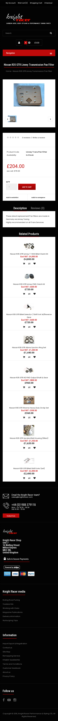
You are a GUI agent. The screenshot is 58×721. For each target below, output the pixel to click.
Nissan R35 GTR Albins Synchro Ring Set (29, 347)
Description (20, 208)
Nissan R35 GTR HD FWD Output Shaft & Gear (29, 377)
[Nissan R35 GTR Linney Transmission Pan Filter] (29, 94)
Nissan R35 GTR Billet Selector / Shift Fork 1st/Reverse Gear (29, 316)
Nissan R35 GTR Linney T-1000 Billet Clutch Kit (29, 254)
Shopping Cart (36, 3)
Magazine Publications (13, 612)
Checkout (48, 3)
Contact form (11, 516)
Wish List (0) (23, 3)
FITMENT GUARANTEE (11, 660)
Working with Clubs (11, 608)
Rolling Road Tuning (11, 600)
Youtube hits (8, 604)
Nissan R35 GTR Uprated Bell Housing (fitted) (29, 438)
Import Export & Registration (15, 643)
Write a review (39, 137)
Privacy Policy (9, 676)
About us (6, 672)
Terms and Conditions (12, 664)
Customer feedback (12, 668)
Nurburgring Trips (10, 620)
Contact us (7, 647)
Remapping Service (11, 656)
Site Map (6, 651)
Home (8, 71)
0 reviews (26, 137)
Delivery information (11, 616)
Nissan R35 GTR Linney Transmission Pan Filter (32, 71)
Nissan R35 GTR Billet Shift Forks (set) (29, 468)
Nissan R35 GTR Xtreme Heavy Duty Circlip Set (29, 408)
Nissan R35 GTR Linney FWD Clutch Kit (29, 284)
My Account (11, 3)
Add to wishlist (12, 197)
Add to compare (38, 197)
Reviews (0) (38, 208)
